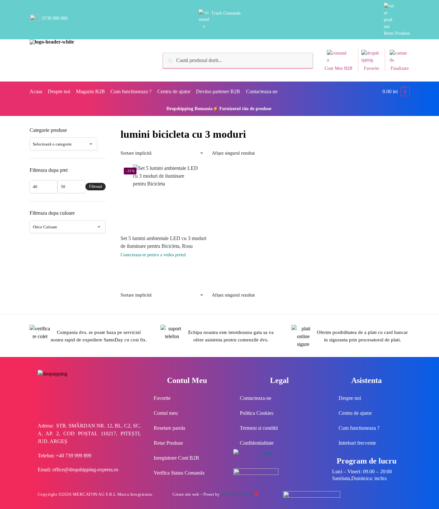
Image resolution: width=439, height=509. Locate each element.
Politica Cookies (256, 413)
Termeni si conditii (259, 428)
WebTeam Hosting (237, 494)
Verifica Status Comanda (179, 473)
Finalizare (400, 68)
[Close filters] (108, 131)
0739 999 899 (55, 18)
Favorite (371, 68)
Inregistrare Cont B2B (176, 458)
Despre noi (350, 398)
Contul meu (166, 413)
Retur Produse (397, 33)
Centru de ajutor (355, 413)
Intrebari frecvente (357, 443)
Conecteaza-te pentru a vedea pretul (153, 254)
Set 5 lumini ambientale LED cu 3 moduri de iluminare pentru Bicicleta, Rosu (163, 242)
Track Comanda (225, 13)
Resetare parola (169, 428)
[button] (396, 91)
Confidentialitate (257, 443)
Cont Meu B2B (338, 68)
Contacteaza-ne (255, 398)
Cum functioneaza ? (359, 428)
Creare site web (186, 494)
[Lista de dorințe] (205, 174)
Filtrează (95, 186)
